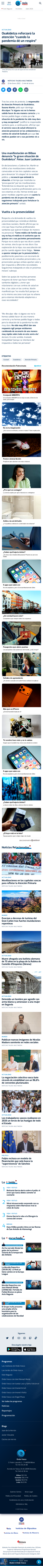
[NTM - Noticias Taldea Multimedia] (21, 1520)
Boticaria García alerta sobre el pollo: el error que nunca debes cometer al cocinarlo (23, 1192)
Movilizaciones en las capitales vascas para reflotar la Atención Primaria (21, 882)
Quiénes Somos (15, 1492)
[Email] (26, 89)
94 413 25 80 (23, 1465)
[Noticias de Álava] (11, 1533)
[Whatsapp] (20, 89)
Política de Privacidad (13, 1496)
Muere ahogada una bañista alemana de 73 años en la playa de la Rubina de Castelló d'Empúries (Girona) (21, 961)
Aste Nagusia (7, 9)
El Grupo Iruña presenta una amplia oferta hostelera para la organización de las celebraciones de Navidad (13, 1311)
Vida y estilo (12, 1188)
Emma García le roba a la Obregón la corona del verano (22, 1217)
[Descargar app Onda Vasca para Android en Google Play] (14, 1349)
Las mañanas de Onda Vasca (13, 1366)
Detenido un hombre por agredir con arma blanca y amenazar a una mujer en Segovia (21, 1002)
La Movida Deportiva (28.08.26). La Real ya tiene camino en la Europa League (13, 1270)
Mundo (4, 915)
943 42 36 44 (23, 1471)
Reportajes (7, 1410)
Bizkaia (9, 1224)
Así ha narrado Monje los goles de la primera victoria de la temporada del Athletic (12, 1251)
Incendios (19, 9)
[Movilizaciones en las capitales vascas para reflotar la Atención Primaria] (21, 864)
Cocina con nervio (9, 1439)
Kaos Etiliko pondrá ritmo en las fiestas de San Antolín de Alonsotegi (24, 1228)
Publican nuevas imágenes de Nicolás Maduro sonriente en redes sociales (21, 1041)
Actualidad (6, 877)
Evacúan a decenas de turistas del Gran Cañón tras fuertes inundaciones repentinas (21, 921)
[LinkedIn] (9, 89)
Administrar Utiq (21, 1504)
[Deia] (9, 1528)
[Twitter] (3, 89)
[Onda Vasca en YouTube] (18, 1338)
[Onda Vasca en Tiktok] (36, 1338)
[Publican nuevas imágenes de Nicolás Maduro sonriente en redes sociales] (21, 1023)
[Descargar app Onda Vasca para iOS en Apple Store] (29, 1349)
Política (5, 1155)
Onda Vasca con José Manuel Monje (16, 1379)
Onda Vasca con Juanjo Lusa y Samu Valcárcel (20, 1383)
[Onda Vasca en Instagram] (24, 1338)
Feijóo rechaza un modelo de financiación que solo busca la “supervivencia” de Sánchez (17, 1161)
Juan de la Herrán (9, 1430)
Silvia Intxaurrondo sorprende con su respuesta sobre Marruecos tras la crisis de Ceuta (23, 1205)
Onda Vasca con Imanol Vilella (14, 1392)
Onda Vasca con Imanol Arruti (14, 1388)
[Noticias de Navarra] (30, 1533)
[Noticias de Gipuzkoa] (26, 1528)
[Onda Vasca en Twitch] (30, 1338)
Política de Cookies (30, 1496)
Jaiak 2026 (29, 9)
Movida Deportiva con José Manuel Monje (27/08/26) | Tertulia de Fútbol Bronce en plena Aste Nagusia (12, 1290)
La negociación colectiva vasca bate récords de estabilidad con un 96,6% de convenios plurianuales (20, 1080)
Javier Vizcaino (8, 1435)
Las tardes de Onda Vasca (12, 1370)
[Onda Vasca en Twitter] (7, 1338)
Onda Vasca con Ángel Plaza (13, 1397)
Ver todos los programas (12, 1401)
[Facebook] (15, 89)
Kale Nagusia (7, 1375)
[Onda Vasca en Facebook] (13, 1338)
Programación (8, 1415)
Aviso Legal (29, 1492)
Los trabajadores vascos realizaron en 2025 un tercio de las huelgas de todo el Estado (21, 1121)
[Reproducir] (29, 1249)
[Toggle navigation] (3, 3)
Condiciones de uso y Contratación (21, 1500)
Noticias (5, 1406)
